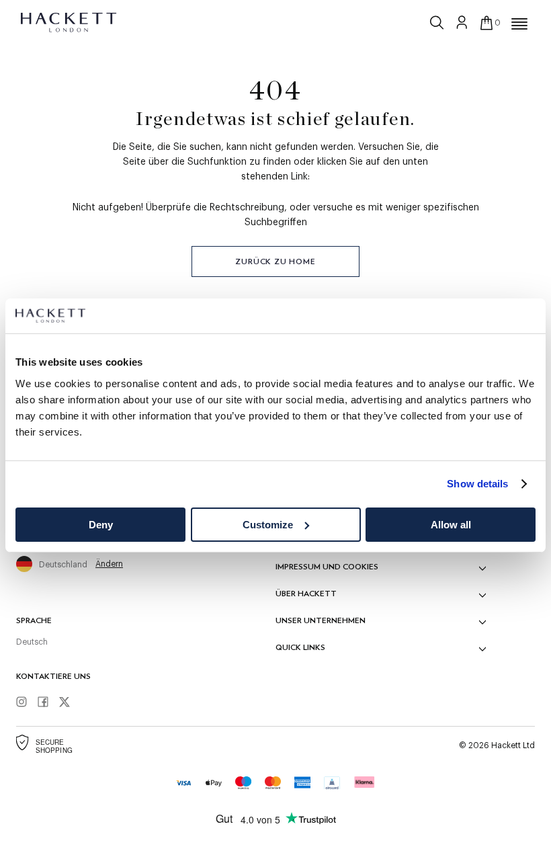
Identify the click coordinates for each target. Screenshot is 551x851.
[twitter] (69, 703)
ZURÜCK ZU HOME (275, 261)
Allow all (451, 524)
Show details (477, 483)
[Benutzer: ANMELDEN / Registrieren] (462, 22)
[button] (519, 24)
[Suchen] (438, 19)
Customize (268, 524)
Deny (101, 524)
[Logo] (69, 21)
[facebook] (47, 702)
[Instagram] (26, 702)
